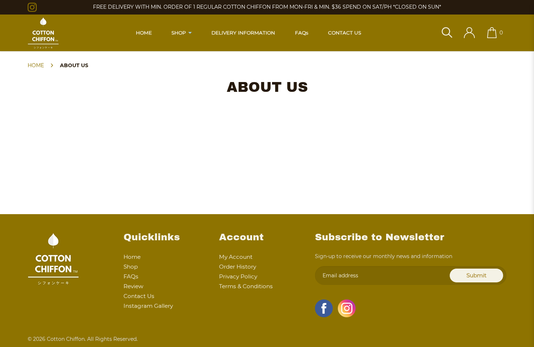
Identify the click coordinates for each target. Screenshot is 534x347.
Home (36, 65)
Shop (131, 266)
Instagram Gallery (148, 305)
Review (133, 286)
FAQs (131, 276)
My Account (235, 256)
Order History (237, 266)
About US (74, 65)
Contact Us (139, 296)
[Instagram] (32, 7)
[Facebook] (324, 308)
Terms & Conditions (246, 286)
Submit (476, 275)
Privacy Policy (238, 276)
